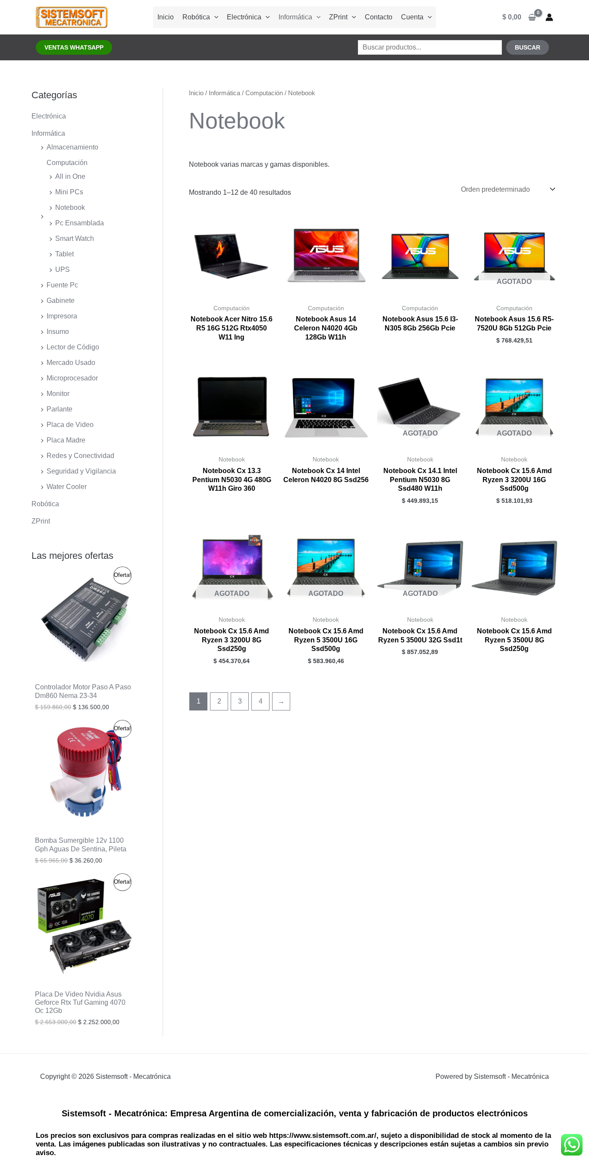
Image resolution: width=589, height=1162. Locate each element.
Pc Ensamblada (79, 223)
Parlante (59, 409)
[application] (214, 17)
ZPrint (338, 17)
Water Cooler (67, 486)
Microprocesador (72, 378)
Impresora (62, 316)
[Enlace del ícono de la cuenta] (549, 17)
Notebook (70, 207)
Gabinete (61, 300)
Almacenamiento (72, 147)
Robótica (196, 17)
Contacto (378, 17)
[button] (74, 47)
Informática (295, 17)
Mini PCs (69, 192)
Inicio (165, 17)
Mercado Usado (71, 362)
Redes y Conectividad (80, 455)
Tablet (64, 254)
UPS (62, 269)
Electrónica (244, 17)
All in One (70, 176)
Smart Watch (74, 238)
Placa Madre (66, 440)
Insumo (58, 331)
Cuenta (412, 17)
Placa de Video (70, 424)
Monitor (58, 393)
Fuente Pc (62, 285)
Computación (67, 162)
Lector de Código (73, 347)
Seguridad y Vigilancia (81, 471)
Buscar (527, 47)
